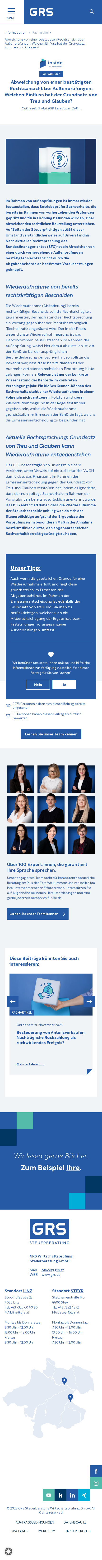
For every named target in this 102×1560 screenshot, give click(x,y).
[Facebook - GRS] (96, 1471)
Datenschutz (75, 1521)
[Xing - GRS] (84, 1495)
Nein (38, 684)
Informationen (15, 32)
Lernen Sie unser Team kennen (51, 734)
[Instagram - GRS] (96, 1483)
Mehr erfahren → (30, 1064)
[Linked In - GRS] (72, 1495)
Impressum (46, 1530)
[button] (13, 1001)
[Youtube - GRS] (49, 1495)
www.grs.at (51, 1274)
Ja (64, 684)
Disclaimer (19, 1530)
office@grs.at (53, 1270)
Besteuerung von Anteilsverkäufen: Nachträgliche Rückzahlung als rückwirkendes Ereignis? (51, 1037)
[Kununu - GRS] (60, 1495)
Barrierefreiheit (78, 1530)
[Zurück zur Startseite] (41, 12)
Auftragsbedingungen (35, 1521)
